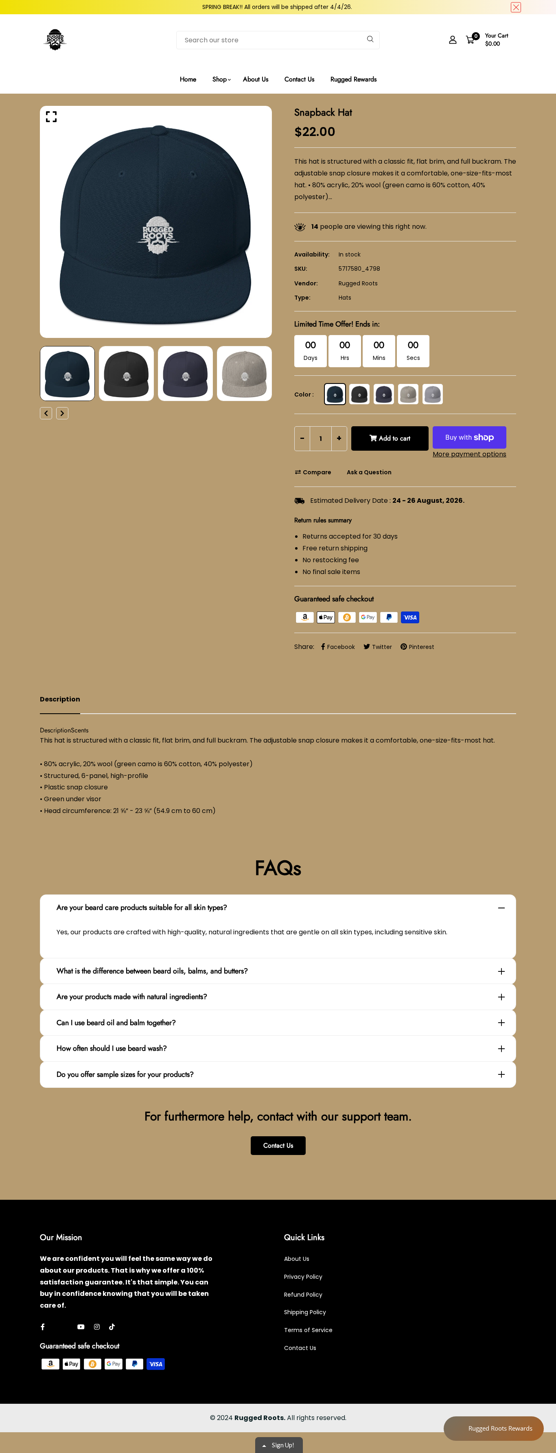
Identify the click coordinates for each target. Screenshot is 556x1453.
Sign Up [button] (279, 116)
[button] (355, 62)
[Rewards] (494, 1428)
